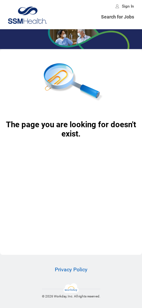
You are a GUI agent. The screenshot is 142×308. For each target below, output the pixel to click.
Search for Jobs (117, 16)
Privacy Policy (71, 269)
